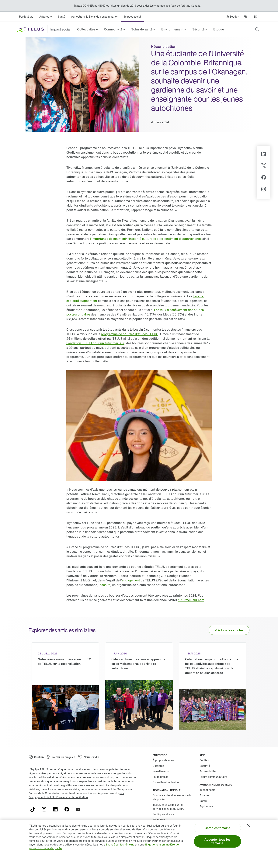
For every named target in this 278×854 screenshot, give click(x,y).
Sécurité (205, 766)
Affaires (204, 795)
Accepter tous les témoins (217, 841)
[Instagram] (263, 190)
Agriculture (206, 806)
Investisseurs (161, 771)
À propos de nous (163, 760)
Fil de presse (160, 777)
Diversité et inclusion (166, 782)
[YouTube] (79, 809)
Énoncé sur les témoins (120, 844)
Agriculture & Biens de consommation (94, 17)
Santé (61, 17)
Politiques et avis (163, 814)
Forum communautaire (213, 777)
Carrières (158, 766)
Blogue (218, 29)
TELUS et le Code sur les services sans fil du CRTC (168, 807)
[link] (218, 29)
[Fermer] (248, 825)
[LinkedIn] (263, 154)
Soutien (204, 760)
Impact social (132, 17)
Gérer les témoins (218, 828)
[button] (87, 29)
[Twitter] (263, 166)
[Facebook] (263, 178)
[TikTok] (34, 809)
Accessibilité (208, 771)
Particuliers (26, 17)
